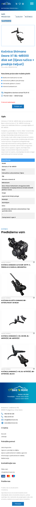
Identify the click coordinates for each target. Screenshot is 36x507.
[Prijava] (23, 4)
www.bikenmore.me (10, 423)
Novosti (3, 434)
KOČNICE (28, 15)
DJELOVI (19, 15)
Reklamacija (5, 458)
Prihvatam (18, 504)
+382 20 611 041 (9, 417)
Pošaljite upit (18, 106)
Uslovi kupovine (6, 447)
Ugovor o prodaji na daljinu (10, 450)
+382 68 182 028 (9, 414)
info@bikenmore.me (11, 420)
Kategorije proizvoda (9, 8)
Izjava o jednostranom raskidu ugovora (14, 453)
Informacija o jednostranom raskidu (12, 456)
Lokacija (3, 437)
